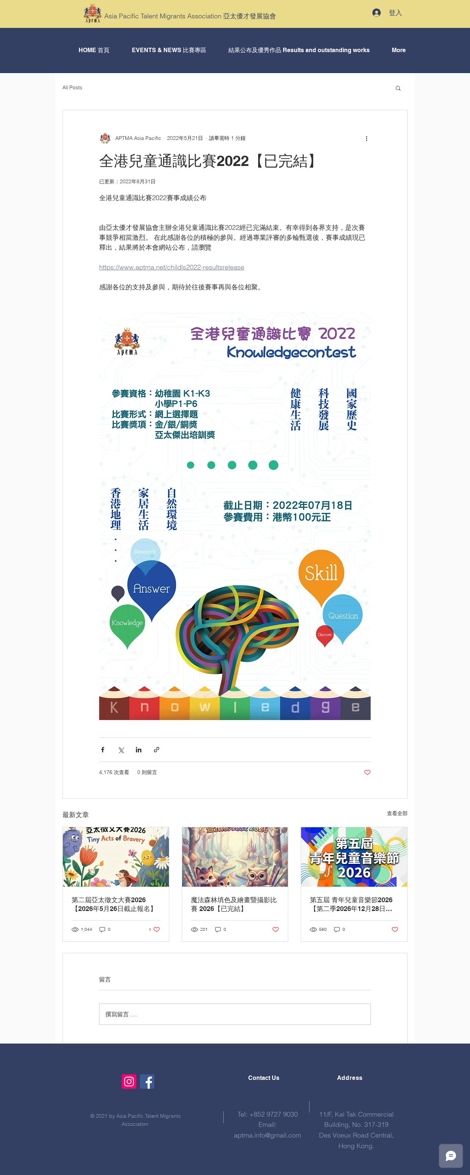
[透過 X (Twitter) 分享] (120, 749)
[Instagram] (129, 1081)
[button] (398, 88)
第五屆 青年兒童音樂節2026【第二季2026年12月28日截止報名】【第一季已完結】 (351, 904)
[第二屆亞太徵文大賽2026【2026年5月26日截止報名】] (116, 857)
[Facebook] (147, 1081)
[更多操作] (366, 138)
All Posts (72, 87)
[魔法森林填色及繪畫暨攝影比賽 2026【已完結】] (235, 857)
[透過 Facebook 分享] (102, 749)
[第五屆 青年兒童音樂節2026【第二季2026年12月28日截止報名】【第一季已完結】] (354, 857)
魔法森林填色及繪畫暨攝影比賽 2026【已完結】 (234, 904)
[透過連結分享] (156, 749)
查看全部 (397, 813)
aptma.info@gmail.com (267, 1135)
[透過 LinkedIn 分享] (138, 749)
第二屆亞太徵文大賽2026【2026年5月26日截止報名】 (114, 904)
